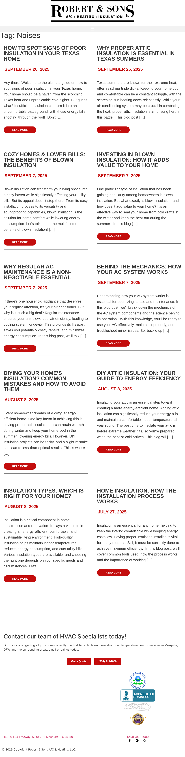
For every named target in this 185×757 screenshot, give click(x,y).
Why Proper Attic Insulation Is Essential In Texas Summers (136, 53)
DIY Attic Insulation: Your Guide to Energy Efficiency (139, 375)
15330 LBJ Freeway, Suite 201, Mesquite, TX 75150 (38, 737)
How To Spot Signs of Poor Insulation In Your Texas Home (45, 53)
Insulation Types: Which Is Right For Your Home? (44, 493)
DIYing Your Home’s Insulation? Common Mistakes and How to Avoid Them (45, 381)
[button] (92, 29)
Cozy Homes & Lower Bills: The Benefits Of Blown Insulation (44, 159)
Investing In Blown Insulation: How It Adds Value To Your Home (133, 159)
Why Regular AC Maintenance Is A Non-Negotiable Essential (37, 272)
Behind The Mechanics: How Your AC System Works (139, 269)
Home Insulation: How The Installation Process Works (136, 496)
